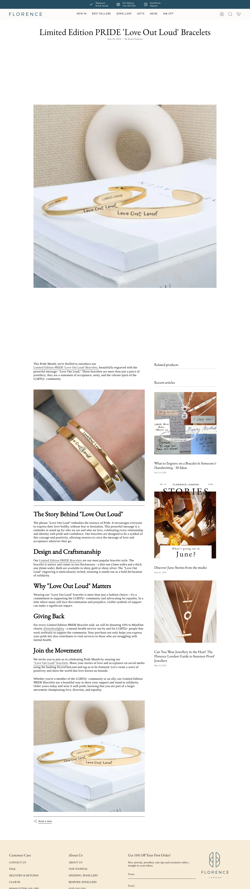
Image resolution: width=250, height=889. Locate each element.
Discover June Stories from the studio (180, 567)
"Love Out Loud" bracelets (50, 663)
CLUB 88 (14, 882)
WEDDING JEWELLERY (83, 875)
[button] (124, 14)
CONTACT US (17, 862)
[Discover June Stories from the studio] (185, 519)
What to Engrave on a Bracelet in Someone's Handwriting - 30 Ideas (185, 465)
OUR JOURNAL (78, 868)
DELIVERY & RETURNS (24, 875)
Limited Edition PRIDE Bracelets (60, 560)
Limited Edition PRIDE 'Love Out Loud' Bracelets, (65, 367)
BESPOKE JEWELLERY (83, 882)
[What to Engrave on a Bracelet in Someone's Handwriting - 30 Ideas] (185, 423)
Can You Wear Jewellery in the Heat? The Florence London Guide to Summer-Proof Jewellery (184, 656)
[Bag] (238, 14)
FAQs (12, 868)
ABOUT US (75, 862)
